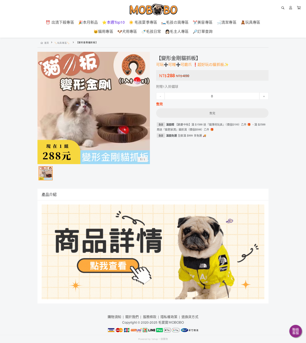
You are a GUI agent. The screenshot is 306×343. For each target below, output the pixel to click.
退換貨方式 (190, 316)
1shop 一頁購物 (159, 339)
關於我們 (132, 316)
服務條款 (150, 316)
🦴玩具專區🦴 (62, 42)
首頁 (46, 42)
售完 (212, 113)
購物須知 (114, 316)
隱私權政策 (168, 316)
